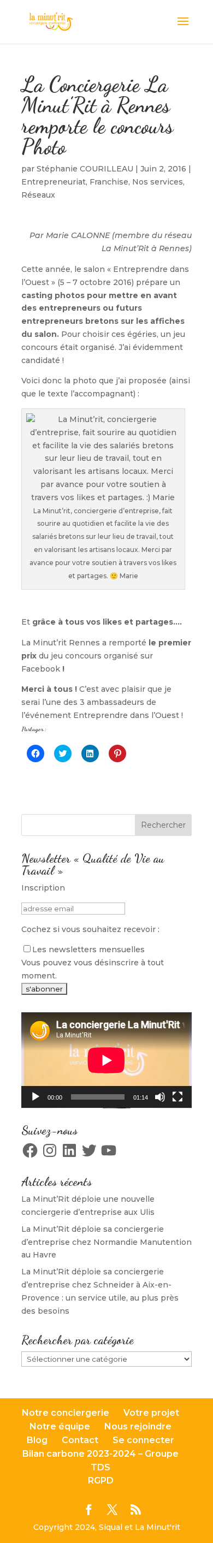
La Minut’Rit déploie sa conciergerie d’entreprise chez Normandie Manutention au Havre (106, 1242)
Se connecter (143, 1440)
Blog (37, 1440)
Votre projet (151, 1413)
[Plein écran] (177, 1096)
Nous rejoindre (137, 1426)
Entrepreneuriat (53, 182)
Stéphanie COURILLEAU (85, 169)
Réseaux (38, 195)
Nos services (157, 182)
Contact (80, 1440)
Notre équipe (59, 1426)
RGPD (101, 1480)
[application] (106, 1060)
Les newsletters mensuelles (88, 949)
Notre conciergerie (65, 1413)
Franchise (109, 182)
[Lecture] (35, 1096)
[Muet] (160, 1096)
